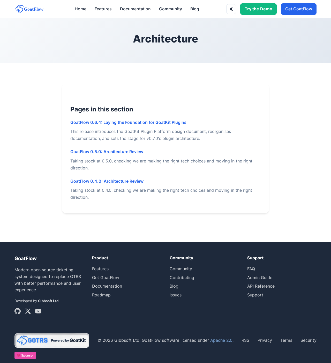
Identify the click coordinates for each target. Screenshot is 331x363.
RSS (245, 340)
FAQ (251, 268)
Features (103, 8)
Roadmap (101, 294)
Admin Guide (259, 277)
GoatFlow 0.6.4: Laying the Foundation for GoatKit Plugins (128, 122)
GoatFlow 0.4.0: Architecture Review (107, 181)
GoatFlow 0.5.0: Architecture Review (106, 151)
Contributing (182, 277)
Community (170, 8)
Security (308, 340)
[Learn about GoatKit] (51, 340)
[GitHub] (17, 312)
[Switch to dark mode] (231, 9)
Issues (176, 294)
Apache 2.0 (221, 340)
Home (80, 8)
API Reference (261, 286)
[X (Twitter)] (28, 312)
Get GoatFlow (298, 8)
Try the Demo (258, 8)
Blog (194, 8)
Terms (286, 340)
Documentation (135, 8)
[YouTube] (38, 312)
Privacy (265, 340)
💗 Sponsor (25, 355)
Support (255, 294)
